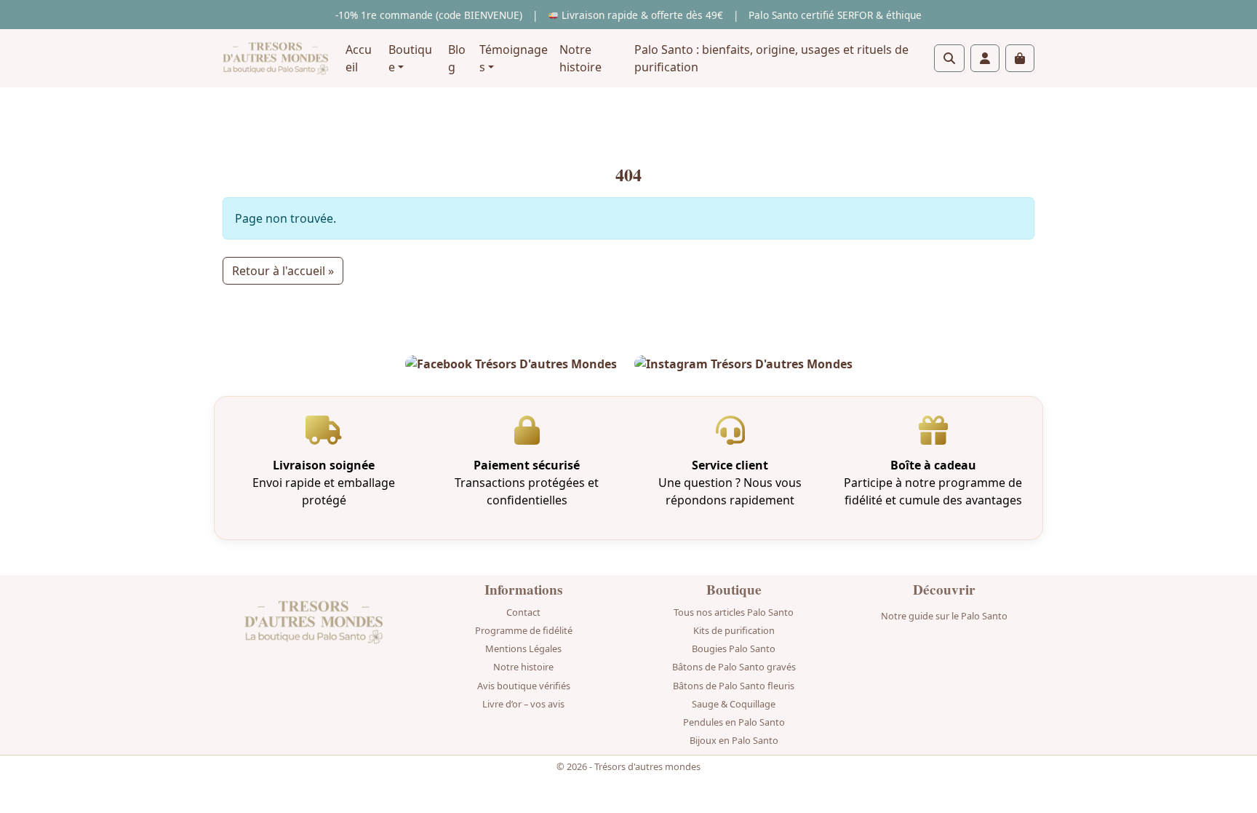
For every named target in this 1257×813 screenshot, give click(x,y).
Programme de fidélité (523, 630)
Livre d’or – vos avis (523, 703)
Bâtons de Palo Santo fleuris (733, 685)
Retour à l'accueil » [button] (283, 271)
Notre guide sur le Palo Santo (944, 615)
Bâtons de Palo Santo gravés (734, 666)
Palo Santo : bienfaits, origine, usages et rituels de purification (771, 58)
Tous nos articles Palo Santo (734, 612)
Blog (457, 58)
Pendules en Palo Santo (734, 722)
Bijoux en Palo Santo (734, 740)
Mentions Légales (523, 648)
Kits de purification (734, 630)
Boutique (410, 58)
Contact (523, 612)
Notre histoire (580, 58)
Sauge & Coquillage (733, 703)
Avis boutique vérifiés (523, 685)
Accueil (359, 58)
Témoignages (513, 58)
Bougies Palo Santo (733, 648)
